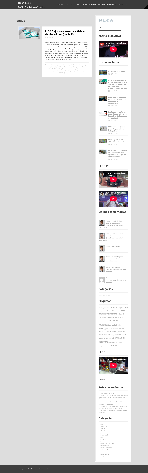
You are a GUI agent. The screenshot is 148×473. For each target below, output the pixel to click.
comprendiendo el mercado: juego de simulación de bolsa (116, 269)
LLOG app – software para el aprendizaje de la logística (117, 129)
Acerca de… (123, 5)
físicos (52, 67)
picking (60, 69)
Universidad (107, 346)
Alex (107, 221)
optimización (117, 325)
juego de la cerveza (119, 317)
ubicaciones (48, 73)
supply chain (119, 342)
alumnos (115, 307)
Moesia (41, 469)
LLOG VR (84, 5)
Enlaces (101, 5)
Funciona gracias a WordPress (26, 469)
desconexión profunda (117, 71)
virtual (54, 73)
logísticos (85, 67)
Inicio (60, 5)
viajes (102, 456)
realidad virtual (104, 450)
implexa (92, 5)
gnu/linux (123, 314)
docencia (109, 311)
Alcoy (102, 308)
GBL (60, 67)
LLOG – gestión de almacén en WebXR (116, 141)
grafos (55, 65)
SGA (65, 71)
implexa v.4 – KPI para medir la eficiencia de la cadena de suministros (117, 100)
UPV (112, 345)
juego (71, 67)
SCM (111, 338)
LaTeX (102, 437)
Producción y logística (68, 69)
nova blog (24, 3)
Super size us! (115, 246)
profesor (107, 334)
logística (79, 67)
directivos (47, 67)
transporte (101, 346)
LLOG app (75, 5)
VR (116, 345)
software (103, 341)
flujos (56, 67)
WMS (61, 73)
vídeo (118, 346)
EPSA (123, 311)
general (102, 429)
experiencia (104, 313)
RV (109, 338)
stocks (77, 71)
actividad (72, 65)
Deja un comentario (71, 73)
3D (68, 65)
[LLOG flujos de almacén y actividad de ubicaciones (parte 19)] (29, 32)
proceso (121, 329)
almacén (78, 65)
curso (105, 311)
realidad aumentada (106, 448)
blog (101, 424)
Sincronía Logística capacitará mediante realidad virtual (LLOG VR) (116, 259)
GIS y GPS (103, 431)
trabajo (81, 71)
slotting (69, 71)
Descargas (111, 5)
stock (72, 71)
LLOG (67, 5)
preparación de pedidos (111, 329)
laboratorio (102, 321)
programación (61, 65)
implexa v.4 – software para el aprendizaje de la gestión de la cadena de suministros (117, 115)
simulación (119, 337)
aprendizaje (123, 308)
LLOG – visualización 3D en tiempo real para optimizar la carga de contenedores (117, 153)
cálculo (83, 65)
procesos (102, 331)
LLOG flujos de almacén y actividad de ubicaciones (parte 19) (65, 33)
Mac (101, 441)
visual (58, 73)
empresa (119, 311)
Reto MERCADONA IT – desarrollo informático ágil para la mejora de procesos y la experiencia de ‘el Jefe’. (118, 84)
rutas (105, 337)
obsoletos (54, 69)
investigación (65, 67)
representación (49, 71)
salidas (61, 71)
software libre (111, 342)
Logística (103, 439)
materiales (48, 69)
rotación (56, 71)
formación (49, 65)
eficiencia (113, 311)
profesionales (79, 69)
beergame (101, 311)
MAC (110, 325)
